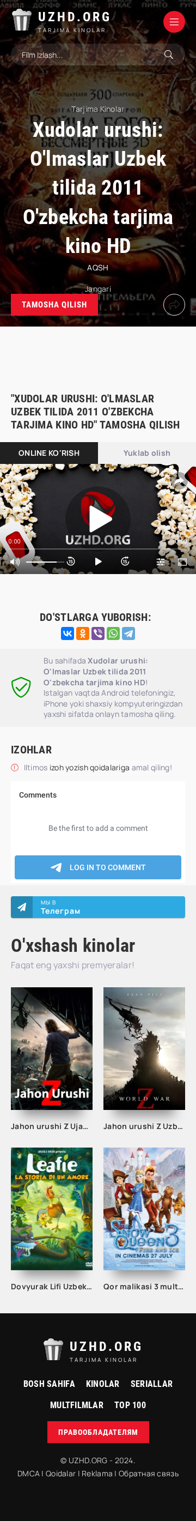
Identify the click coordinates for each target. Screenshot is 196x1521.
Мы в (61, 907)
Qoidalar (61, 1473)
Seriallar (152, 1384)
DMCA (28, 1473)
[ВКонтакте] (67, 633)
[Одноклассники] (82, 633)
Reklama (97, 1473)
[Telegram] (128, 633)
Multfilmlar (76, 1405)
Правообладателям (98, 1432)
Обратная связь (149, 1473)
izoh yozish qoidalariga (91, 767)
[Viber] (98, 633)
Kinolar (103, 1384)
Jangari (98, 288)
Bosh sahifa (49, 1384)
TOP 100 (130, 1405)
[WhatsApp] (113, 633)
